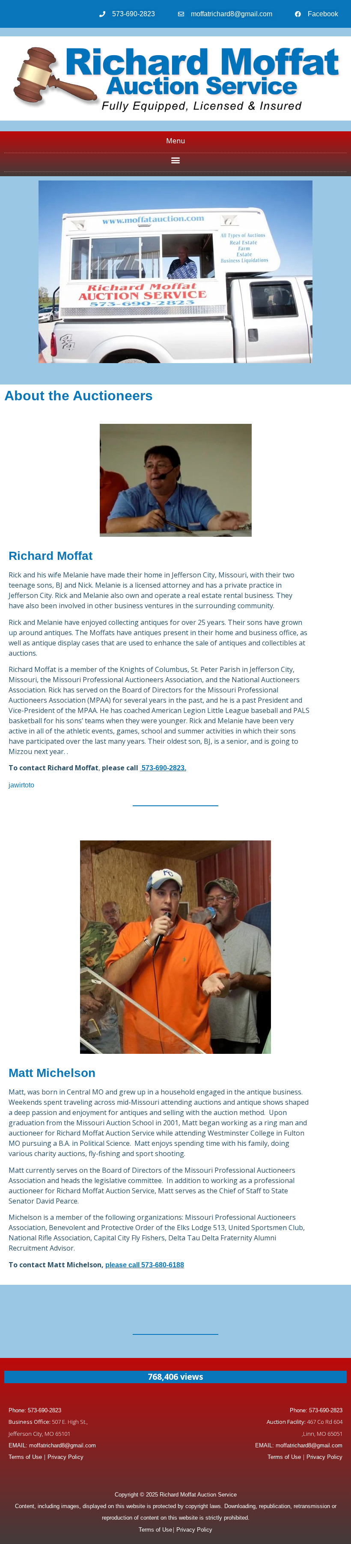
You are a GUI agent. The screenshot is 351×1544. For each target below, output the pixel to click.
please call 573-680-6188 (144, 1265)
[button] (176, 160)
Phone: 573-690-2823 (35, 1410)
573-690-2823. (163, 768)
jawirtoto (21, 785)
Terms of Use (25, 1457)
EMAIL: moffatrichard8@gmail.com (52, 1445)
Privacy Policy (65, 1457)
